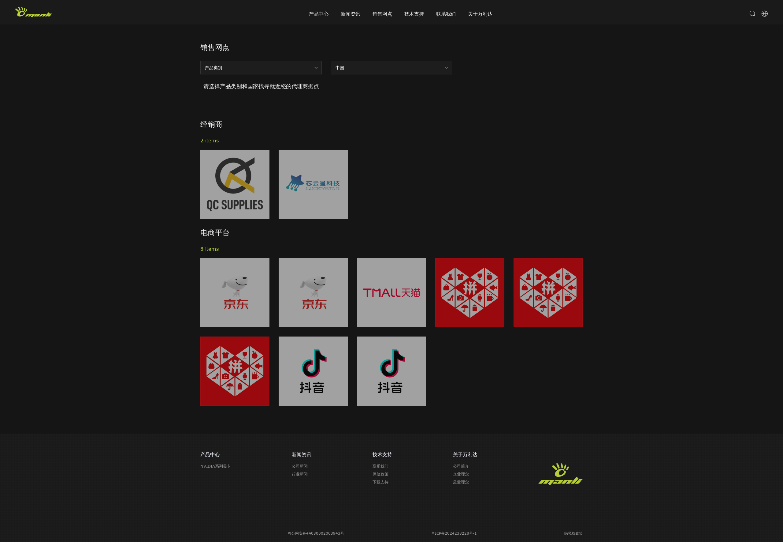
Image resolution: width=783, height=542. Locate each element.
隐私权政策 (573, 533)
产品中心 (318, 14)
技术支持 (414, 14)
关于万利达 (480, 14)
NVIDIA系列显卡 (215, 466)
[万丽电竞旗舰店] (313, 292)
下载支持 (380, 482)
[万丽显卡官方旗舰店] (234, 292)
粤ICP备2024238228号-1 (454, 533)
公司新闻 (300, 466)
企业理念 (461, 474)
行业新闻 (300, 474)
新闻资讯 (350, 14)
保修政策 (380, 474)
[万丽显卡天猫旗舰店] (391, 292)
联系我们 (446, 14)
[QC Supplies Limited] (234, 184)
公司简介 (461, 466)
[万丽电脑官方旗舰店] (548, 292)
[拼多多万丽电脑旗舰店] (234, 371)
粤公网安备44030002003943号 (316, 533)
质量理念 (461, 482)
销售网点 (382, 14)
